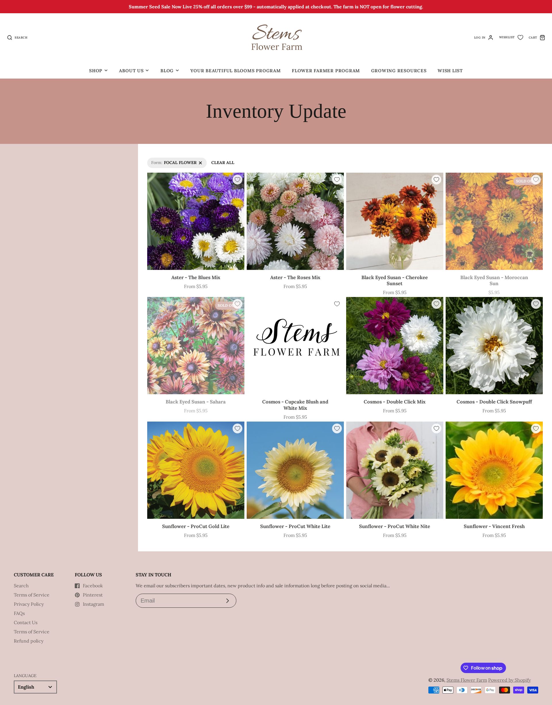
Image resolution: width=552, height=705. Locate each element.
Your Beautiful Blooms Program (235, 70)
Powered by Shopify (509, 680)
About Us (131, 70)
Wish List (450, 70)
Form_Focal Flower (166, 160)
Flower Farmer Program (326, 70)
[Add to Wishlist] (237, 179)
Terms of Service (31, 595)
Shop (95, 70)
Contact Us (25, 622)
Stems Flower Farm (466, 680)
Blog (167, 70)
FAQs (19, 613)
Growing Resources (399, 70)
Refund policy (28, 641)
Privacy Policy (29, 604)
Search (21, 585)
